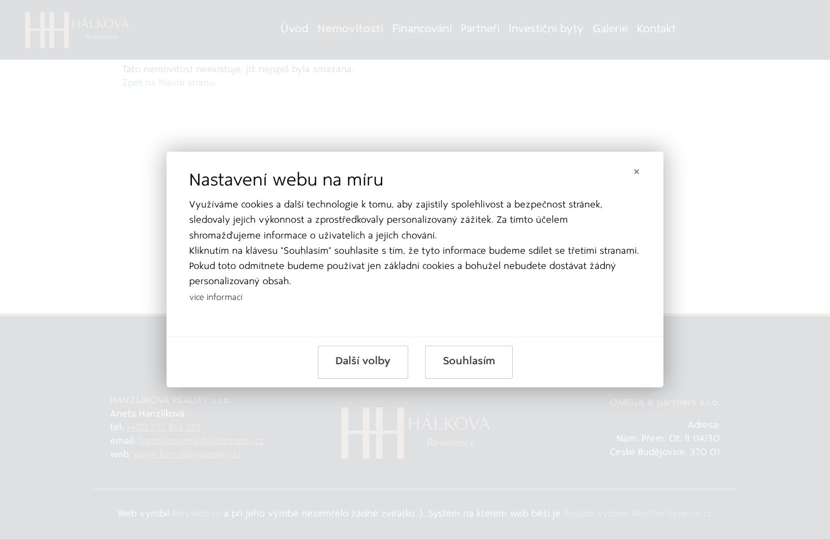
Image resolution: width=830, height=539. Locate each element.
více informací (215, 298)
